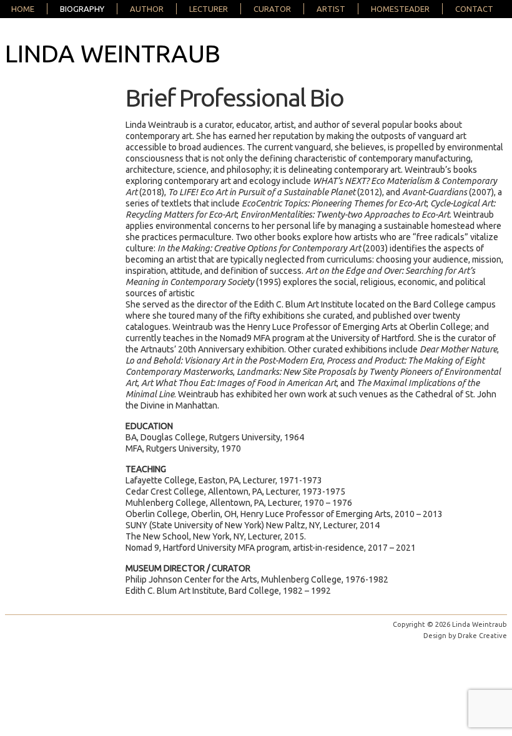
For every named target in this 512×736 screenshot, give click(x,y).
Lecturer (208, 8)
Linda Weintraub (112, 53)
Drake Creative (482, 635)
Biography (82, 8)
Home (22, 8)
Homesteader (400, 8)
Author (147, 8)
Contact (474, 8)
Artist (331, 8)
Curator (272, 8)
